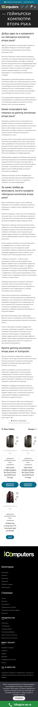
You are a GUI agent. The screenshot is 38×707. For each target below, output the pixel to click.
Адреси (4, 653)
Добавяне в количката (10, 484)
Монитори (5, 578)
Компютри (22, 421)
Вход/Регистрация (8, 647)
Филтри (31, 429)
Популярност (6, 626)
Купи (10, 537)
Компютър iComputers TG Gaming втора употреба (10, 527)
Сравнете (27, 6)
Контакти (5, 613)
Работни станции (7, 584)
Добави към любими (16, 436)
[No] (35, 694)
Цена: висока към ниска (9, 638)
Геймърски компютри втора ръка (10, 460)
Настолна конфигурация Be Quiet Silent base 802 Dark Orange (10, 472)
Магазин (4, 601)
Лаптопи (4, 575)
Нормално (5, 623)
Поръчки (4, 650)
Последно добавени (8, 632)
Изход (4, 662)
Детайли (4, 656)
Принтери (5, 581)
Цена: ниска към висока (9, 635)
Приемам (19, 698)
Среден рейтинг (7, 629)
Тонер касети (6, 587)
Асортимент (5, 604)
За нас (4, 598)
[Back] (4, 14)
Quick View (16, 444)
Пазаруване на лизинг (9, 659)
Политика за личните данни (11, 610)
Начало (15, 421)
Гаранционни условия (9, 607)
